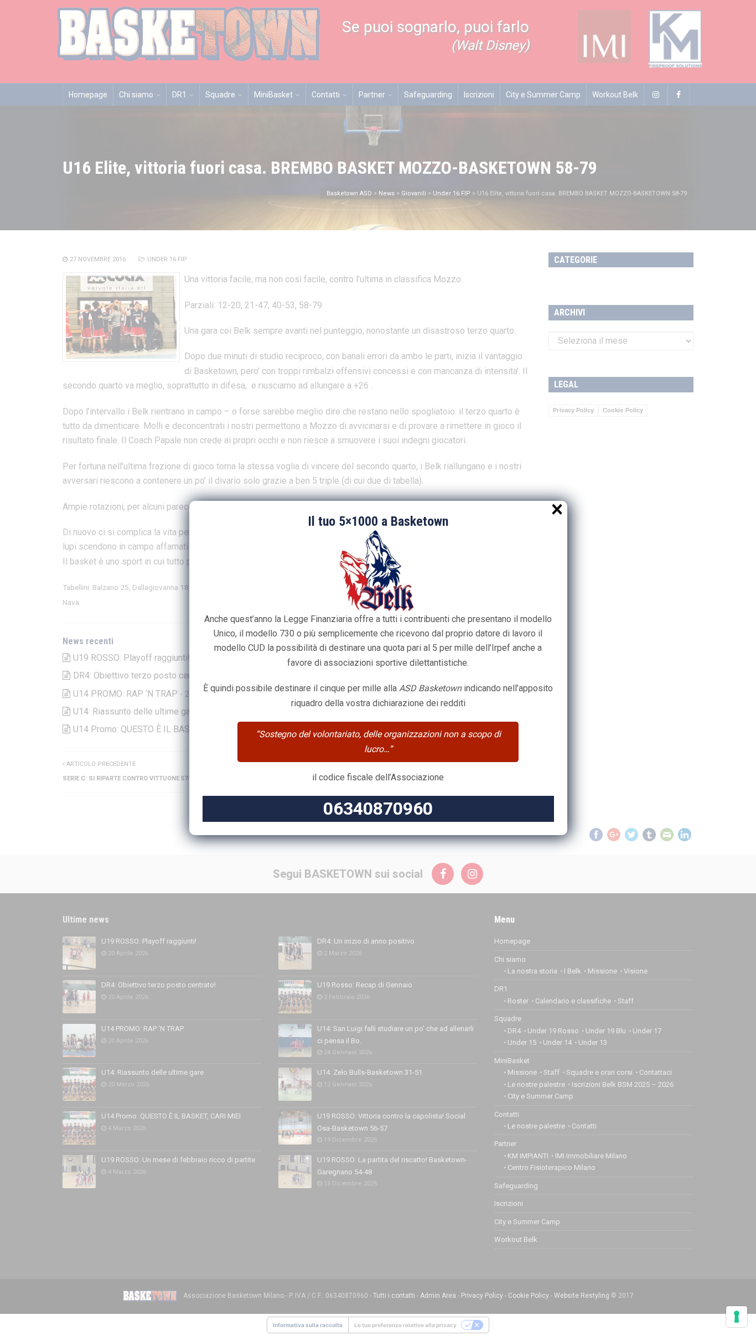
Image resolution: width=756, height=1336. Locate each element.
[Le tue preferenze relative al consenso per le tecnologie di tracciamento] (736, 1316)
